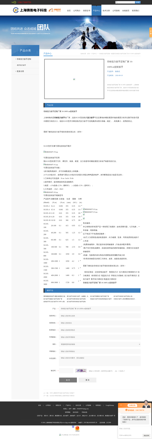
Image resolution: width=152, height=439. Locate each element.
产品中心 (96, 11)
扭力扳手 (66, 415)
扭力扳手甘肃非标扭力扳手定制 (76, 299)
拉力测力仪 (92, 415)
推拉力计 (85, 415)
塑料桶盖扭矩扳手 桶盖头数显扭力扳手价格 (56, 296)
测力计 (46, 415)
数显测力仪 (58, 415)
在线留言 (125, 11)
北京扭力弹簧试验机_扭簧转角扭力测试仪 (62, 395)
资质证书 (86, 11)
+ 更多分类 (19, 71)
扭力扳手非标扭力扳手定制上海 (123, 296)
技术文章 (106, 11)
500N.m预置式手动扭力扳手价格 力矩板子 (62, 393)
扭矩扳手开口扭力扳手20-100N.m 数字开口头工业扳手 (59, 301)
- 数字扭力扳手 (21, 65)
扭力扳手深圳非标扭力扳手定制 (76, 301)
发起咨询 (146, 435)
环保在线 (84, 412)
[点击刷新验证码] (81, 371)
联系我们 (135, 11)
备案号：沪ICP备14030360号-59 (87, 422)
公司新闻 (116, 11)
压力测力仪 (100, 415)
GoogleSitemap (110, 405)
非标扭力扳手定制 (104, 53)
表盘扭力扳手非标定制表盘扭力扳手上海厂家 (103, 299)
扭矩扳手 (72, 415)
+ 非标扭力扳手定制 (23, 59)
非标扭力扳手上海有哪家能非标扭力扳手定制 (127, 299)
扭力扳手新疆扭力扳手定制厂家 (99, 296)
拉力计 (79, 415)
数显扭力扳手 (109, 415)
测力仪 (52, 415)
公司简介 (76, 11)
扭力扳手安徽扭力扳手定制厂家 (53, 299)
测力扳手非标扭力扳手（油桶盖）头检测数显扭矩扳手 (83, 296)
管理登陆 (67, 412)
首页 (69, 11)
